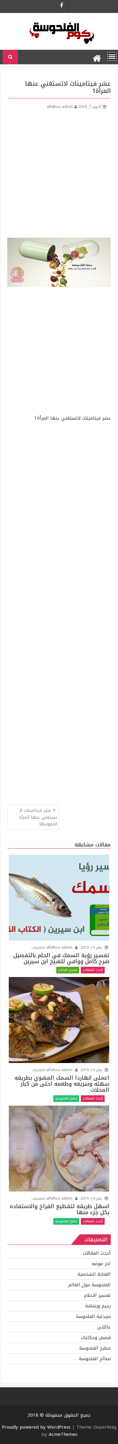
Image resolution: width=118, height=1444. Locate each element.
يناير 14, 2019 (91, 947)
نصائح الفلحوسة (95, 1358)
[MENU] (111, 56)
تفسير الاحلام (67, 970)
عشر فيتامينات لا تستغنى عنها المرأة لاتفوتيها (38, 817)
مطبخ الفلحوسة (66, 1098)
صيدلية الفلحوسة (93, 1316)
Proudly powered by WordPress (36, 1427)
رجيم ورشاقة (98, 1306)
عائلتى (104, 1327)
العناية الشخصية (94, 1274)
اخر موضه (101, 1263)
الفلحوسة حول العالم (89, 1285)
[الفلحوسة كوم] (97, 57)
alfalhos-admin (60, 106)
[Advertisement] (59, 176)
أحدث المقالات (93, 970)
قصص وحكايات (96, 1337)
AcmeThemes (63, 1434)
